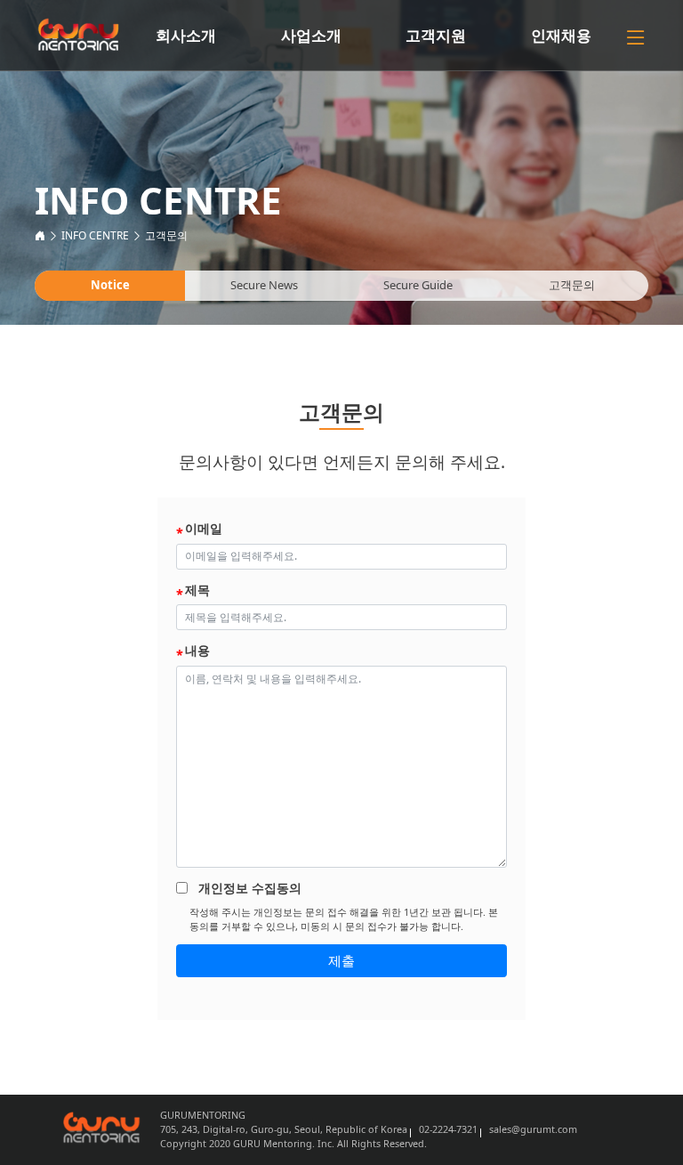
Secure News (264, 285)
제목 (197, 589)
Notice (110, 285)
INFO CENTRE (95, 235)
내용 (197, 650)
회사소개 (186, 35)
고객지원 (436, 35)
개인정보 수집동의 (249, 887)
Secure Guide (418, 285)
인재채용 (561, 35)
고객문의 (166, 235)
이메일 (203, 528)
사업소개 (311, 35)
